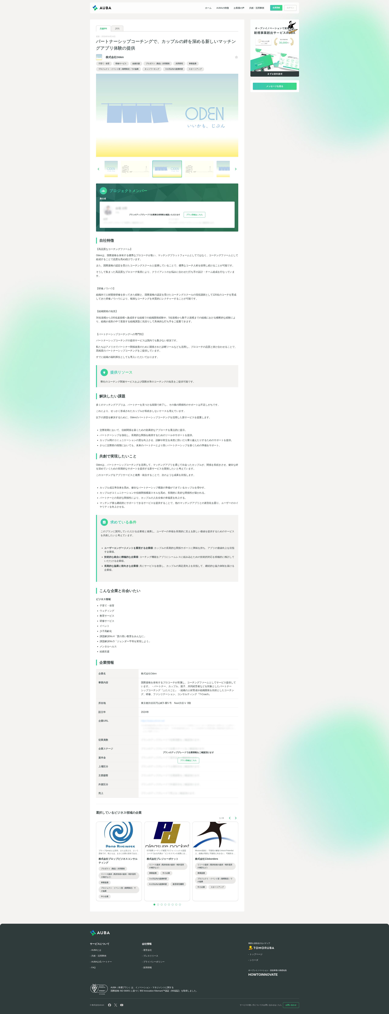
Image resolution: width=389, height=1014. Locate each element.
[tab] (103, 28)
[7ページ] (176, 904)
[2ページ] (158, 904)
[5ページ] (169, 904)
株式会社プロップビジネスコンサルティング (118, 861)
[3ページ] (162, 904)
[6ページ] (173, 904)
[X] (115, 1005)
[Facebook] (109, 1005)
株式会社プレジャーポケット (162, 859)
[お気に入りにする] (236, 57)
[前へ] (98, 169)
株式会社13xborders (206, 859)
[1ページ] (154, 904)
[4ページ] (165, 904)
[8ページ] (180, 904)
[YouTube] (122, 1005)
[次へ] (235, 169)
